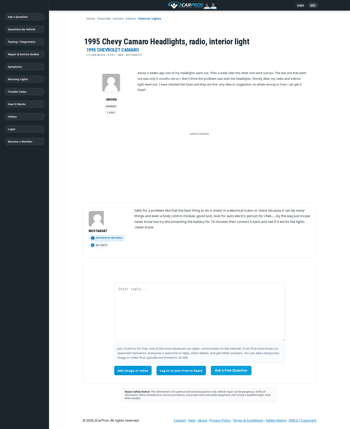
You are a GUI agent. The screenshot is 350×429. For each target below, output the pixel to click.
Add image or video (133, 370)
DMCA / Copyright (302, 420)
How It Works (17, 104)
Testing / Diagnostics (21, 42)
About (202, 420)
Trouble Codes (17, 91)
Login (300, 5)
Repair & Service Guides (23, 54)
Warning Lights (18, 79)
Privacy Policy (220, 420)
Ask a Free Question (231, 370)
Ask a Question (18, 17)
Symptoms (15, 67)
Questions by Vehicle (21, 29)
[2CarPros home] (171, 5)
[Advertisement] (199, 166)
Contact (180, 420)
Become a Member (20, 141)
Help (191, 420)
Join (312, 5)
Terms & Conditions (248, 420)
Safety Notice (276, 420)
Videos (12, 116)
